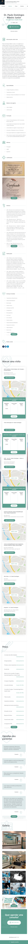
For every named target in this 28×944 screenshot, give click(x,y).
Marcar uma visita (15, 27)
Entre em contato (14, 31)
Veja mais (14, 198)
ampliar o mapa (14, 389)
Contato (10, 6)
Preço (16, 6)
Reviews (22, 6)
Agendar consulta (15, 942)
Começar (3, 6)
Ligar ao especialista (9, 377)
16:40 (6, 408)
